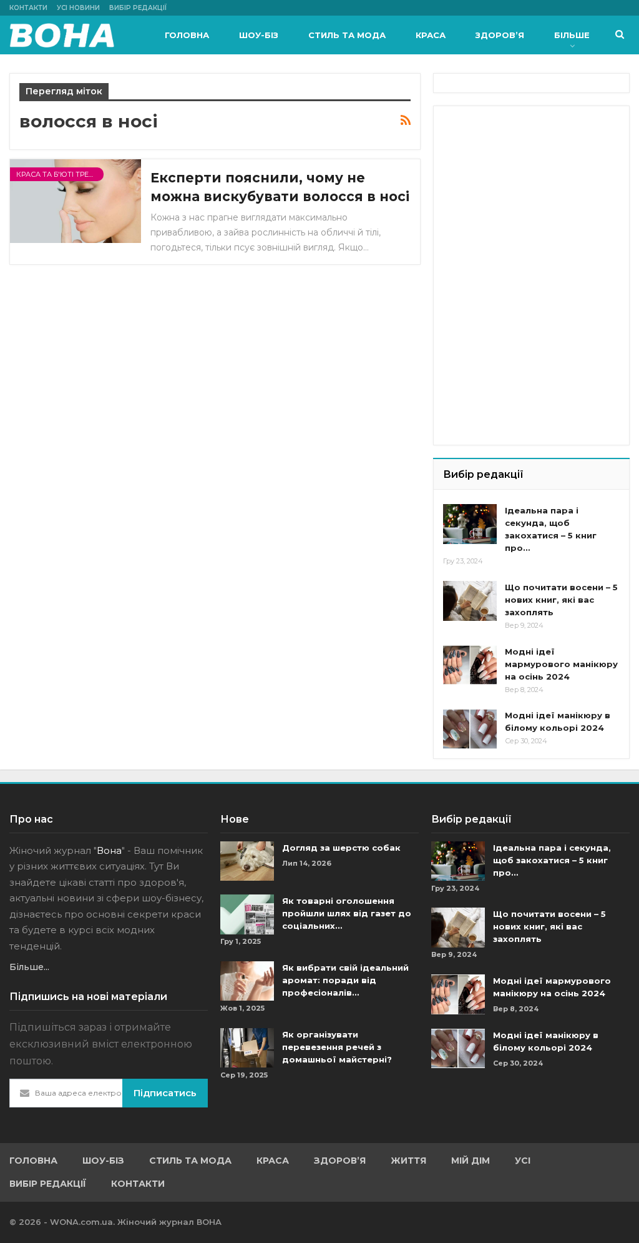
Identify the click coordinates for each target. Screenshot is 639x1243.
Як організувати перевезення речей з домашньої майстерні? (337, 1046)
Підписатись (165, 1093)
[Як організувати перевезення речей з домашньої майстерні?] (247, 1048)
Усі (522, 1160)
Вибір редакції (138, 8)
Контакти (28, 8)
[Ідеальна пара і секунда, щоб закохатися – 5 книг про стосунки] (470, 524)
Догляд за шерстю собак (341, 848)
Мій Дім (470, 1160)
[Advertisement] (536, 194)
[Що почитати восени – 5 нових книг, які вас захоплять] (470, 601)
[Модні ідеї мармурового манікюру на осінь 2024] (470, 665)
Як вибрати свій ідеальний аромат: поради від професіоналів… (345, 980)
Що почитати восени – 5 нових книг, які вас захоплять (561, 599)
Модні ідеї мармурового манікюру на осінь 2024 (561, 663)
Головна (187, 35)
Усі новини (78, 8)
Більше (572, 35)
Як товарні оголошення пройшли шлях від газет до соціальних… (346, 913)
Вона (109, 850)
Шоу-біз (258, 35)
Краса (431, 35)
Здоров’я (500, 35)
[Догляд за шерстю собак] (247, 861)
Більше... (29, 967)
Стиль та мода (347, 35)
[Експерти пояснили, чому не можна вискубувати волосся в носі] (75, 201)
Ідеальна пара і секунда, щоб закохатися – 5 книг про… (552, 860)
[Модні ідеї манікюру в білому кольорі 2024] (470, 729)
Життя (408, 1160)
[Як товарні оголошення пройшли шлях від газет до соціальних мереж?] (247, 914)
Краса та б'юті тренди (60, 174)
